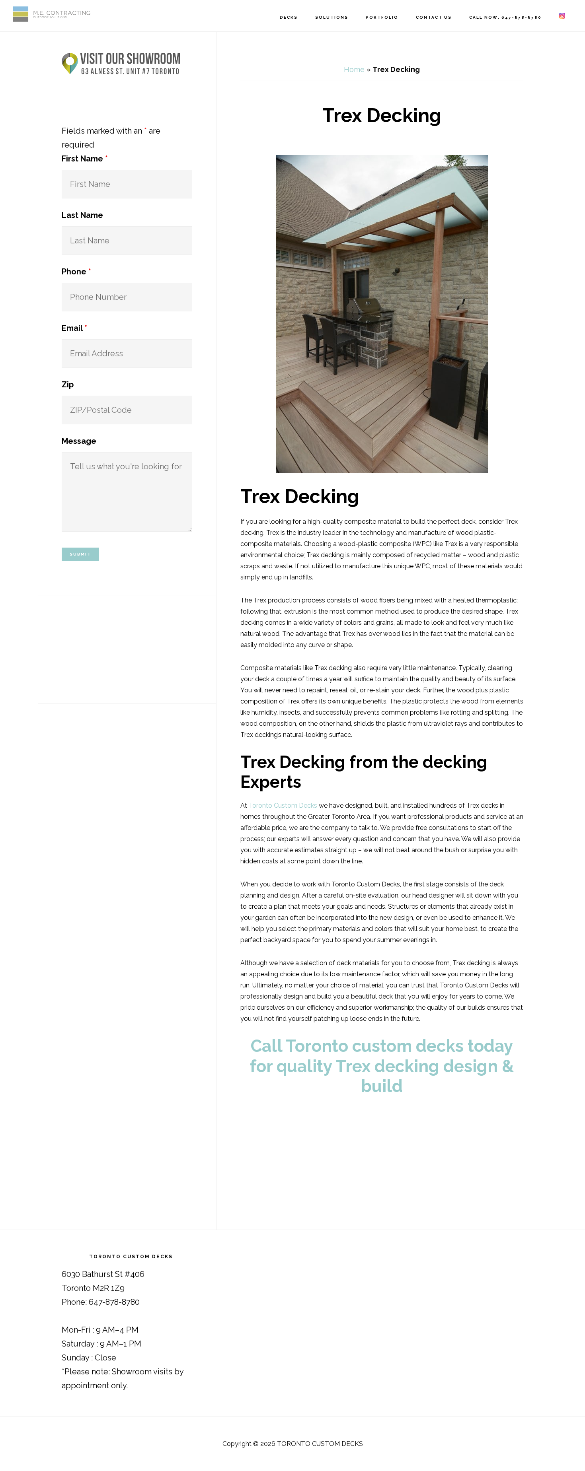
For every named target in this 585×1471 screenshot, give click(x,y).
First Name (85, 158)
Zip (68, 384)
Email (74, 328)
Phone (76, 271)
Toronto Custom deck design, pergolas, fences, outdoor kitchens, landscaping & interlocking (52, 14)
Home (354, 69)
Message (79, 441)
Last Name (82, 215)
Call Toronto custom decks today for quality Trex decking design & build (382, 1066)
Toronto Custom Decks (283, 805)
